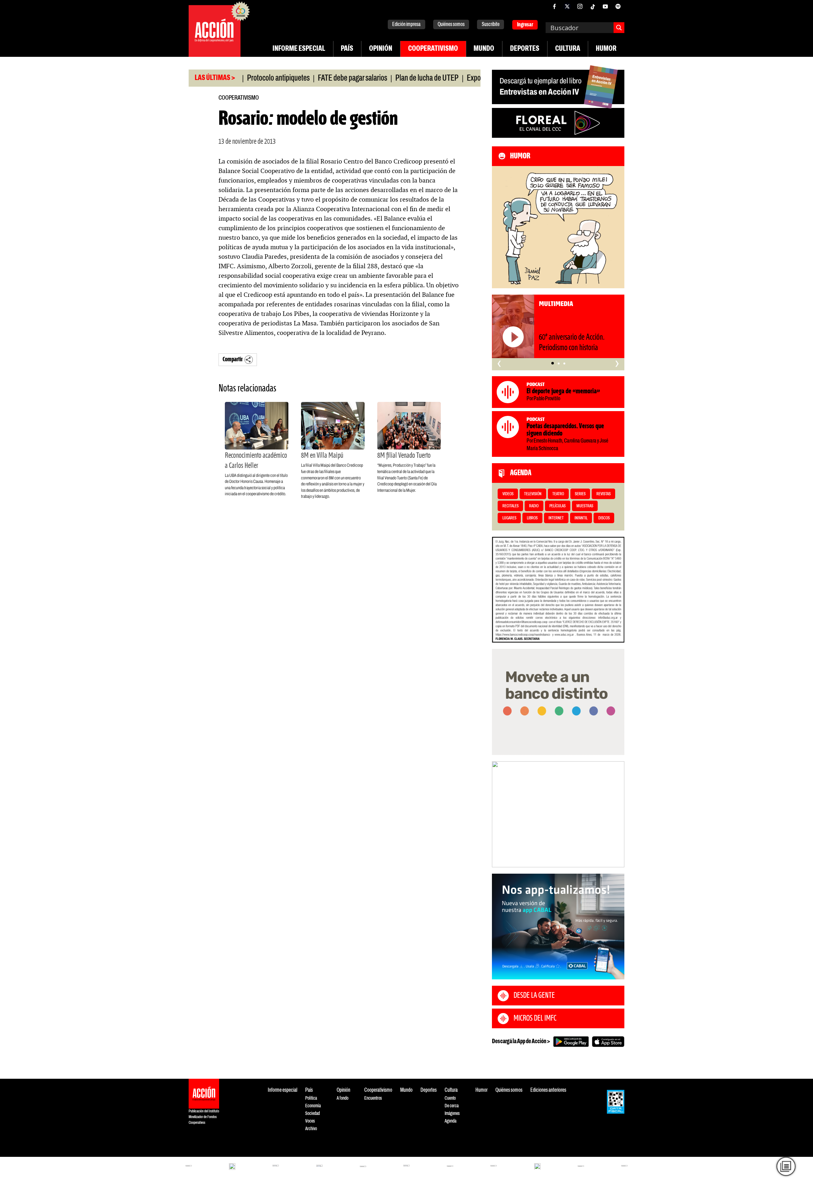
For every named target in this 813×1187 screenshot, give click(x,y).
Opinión (380, 48)
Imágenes (452, 1113)
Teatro (558, 494)
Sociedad (312, 1113)
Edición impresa (406, 24)
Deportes (524, 48)
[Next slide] (616, 814)
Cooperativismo (433, 48)
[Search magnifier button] (619, 27)
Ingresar (525, 25)
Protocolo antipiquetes (245, 78)
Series (580, 494)
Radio (534, 506)
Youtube (605, 6)
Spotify (618, 6)
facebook (554, 6)
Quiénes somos (451, 24)
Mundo (484, 48)
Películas (557, 506)
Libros (532, 518)
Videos (508, 494)
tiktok (592, 6)
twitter (567, 6)
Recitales (510, 506)
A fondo (342, 1098)
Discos (604, 518)
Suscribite (491, 24)
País (347, 48)
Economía (313, 1106)
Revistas (603, 494)
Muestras (584, 506)
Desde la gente (534, 995)
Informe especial (298, 48)
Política (311, 1098)
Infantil (581, 518)
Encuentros (373, 1098)
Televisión (532, 494)
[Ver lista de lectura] (786, 1166)
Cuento (450, 1098)
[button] (552, 363)
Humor (606, 48)
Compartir (233, 359)
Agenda (450, 1121)
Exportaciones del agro (465, 78)
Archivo (311, 1128)
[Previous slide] (500, 814)
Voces (310, 1121)
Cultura (567, 48)
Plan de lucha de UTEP (394, 78)
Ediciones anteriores (548, 1090)
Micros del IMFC (535, 1018)
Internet (556, 518)
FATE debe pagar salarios (319, 78)
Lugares (509, 518)
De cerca (452, 1106)
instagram (580, 6)
